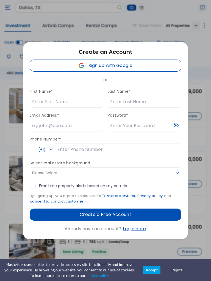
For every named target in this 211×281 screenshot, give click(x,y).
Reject (176, 270)
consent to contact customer (57, 201)
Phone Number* (45, 139)
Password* (118, 115)
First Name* (41, 91)
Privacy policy (150, 195)
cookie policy (98, 275)
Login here (134, 229)
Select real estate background (60, 163)
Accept (152, 270)
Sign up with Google (110, 65)
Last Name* (119, 91)
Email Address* (44, 115)
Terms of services (118, 195)
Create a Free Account (105, 214)
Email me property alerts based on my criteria (83, 186)
